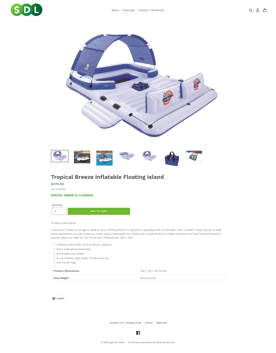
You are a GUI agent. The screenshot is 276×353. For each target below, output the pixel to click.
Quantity (57, 204)
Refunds (162, 322)
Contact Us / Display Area (125, 322)
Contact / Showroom (151, 10)
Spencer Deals (117, 342)
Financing (128, 10)
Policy (149, 322)
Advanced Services (165, 342)
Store (114, 10)
